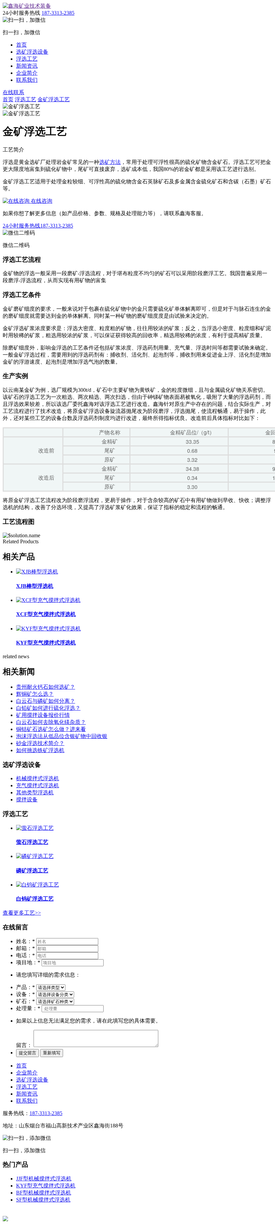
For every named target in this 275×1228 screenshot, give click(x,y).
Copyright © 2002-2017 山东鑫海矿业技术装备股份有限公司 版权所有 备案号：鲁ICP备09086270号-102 (122, 1212)
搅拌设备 (27, 799)
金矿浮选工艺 (54, 99)
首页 (21, 45)
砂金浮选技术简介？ (40, 743)
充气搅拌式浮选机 (37, 785)
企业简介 (27, 73)
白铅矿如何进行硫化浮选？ (48, 708)
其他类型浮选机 (35, 792)
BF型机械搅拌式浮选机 (43, 1192)
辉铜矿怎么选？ (35, 694)
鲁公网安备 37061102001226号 (43, 1219)
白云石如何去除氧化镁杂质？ (51, 722)
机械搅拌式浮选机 (37, 778)
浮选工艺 (27, 59)
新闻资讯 (27, 66)
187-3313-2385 (58, 13)
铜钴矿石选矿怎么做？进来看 (51, 729)
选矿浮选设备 (32, 52)
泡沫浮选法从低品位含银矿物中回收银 (61, 736)
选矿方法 (110, 162)
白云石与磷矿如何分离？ (45, 701)
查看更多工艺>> (22, 913)
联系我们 (27, 80)
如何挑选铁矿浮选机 (40, 750)
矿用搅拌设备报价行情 (43, 715)
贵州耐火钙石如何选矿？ (45, 687)
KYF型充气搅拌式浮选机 (45, 1185)
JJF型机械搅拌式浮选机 (43, 1178)
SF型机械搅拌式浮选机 (43, 1200)
